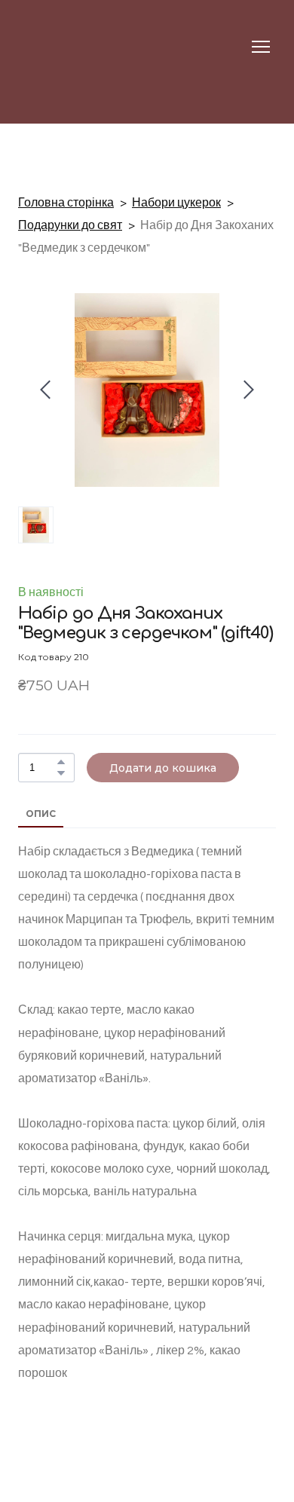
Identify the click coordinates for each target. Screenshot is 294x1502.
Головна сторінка (66, 203)
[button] (61, 762)
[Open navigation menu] (261, 47)
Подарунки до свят (70, 225)
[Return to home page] (47, 46)
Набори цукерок (176, 203)
